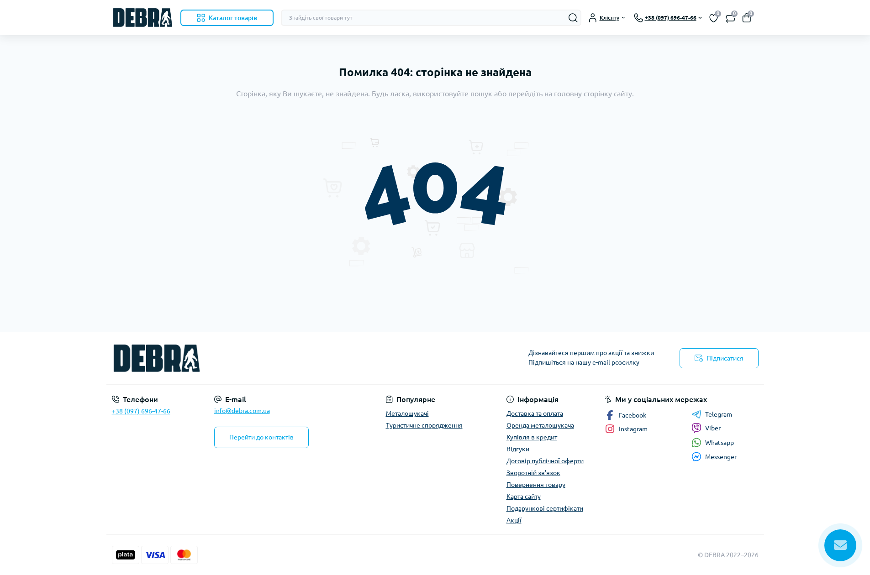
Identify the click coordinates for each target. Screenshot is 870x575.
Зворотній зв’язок (533, 472)
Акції (514, 520)
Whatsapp (719, 442)
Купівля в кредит (531, 437)
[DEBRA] (271, 358)
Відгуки (517, 449)
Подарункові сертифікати (544, 508)
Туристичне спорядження (424, 425)
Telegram (718, 414)
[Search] (573, 17)
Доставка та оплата (534, 413)
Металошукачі (407, 413)
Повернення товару (535, 484)
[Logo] (142, 17)
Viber (713, 428)
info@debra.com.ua (242, 410)
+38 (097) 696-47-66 (141, 411)
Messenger (721, 456)
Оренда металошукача (540, 425)
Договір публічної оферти (545, 461)
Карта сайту (523, 496)
